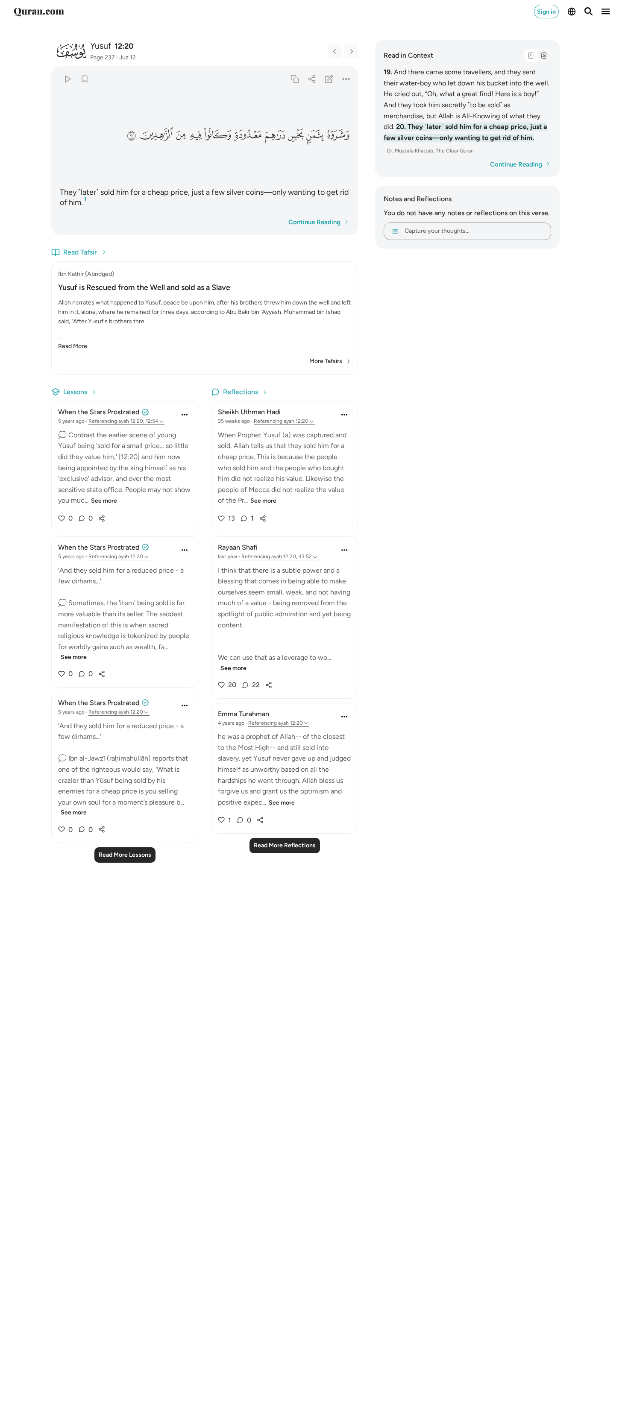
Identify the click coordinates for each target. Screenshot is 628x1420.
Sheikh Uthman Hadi (249, 412)
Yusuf (100, 46)
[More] (346, 78)
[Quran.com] (39, 11)
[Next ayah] (351, 51)
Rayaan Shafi (238, 547)
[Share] (311, 78)
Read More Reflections (285, 845)
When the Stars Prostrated (98, 412)
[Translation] (543, 55)
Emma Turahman (243, 714)
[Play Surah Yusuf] (67, 78)
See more (104, 500)
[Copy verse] (294, 78)
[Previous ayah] (335, 51)
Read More (72, 346)
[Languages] (571, 11)
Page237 (102, 57)
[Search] (588, 11)
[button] (338, 135)
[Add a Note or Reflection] (329, 78)
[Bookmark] (84, 78)
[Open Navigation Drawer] (605, 11)
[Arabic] (530, 55)
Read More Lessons (125, 854)
